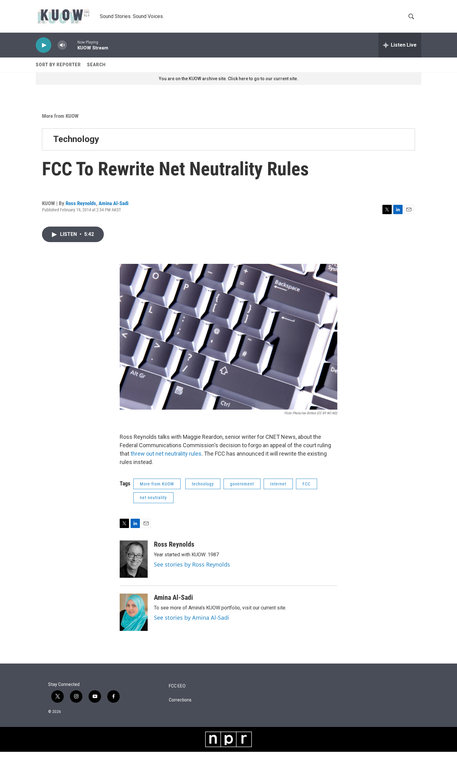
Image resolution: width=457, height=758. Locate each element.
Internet (278, 483)
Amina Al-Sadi (113, 203)
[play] (43, 45)
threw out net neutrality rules (166, 453)
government (242, 483)
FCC (306, 483)
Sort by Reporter (58, 64)
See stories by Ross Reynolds (192, 564)
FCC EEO (177, 686)
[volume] (62, 45)
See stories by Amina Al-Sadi (191, 617)
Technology (76, 139)
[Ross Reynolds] (134, 559)
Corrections (180, 700)
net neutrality (153, 497)
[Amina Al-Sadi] (134, 612)
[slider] (72, 45)
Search (96, 64)
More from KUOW (60, 116)
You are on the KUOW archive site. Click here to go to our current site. (228, 78)
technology (203, 483)
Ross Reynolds (81, 203)
